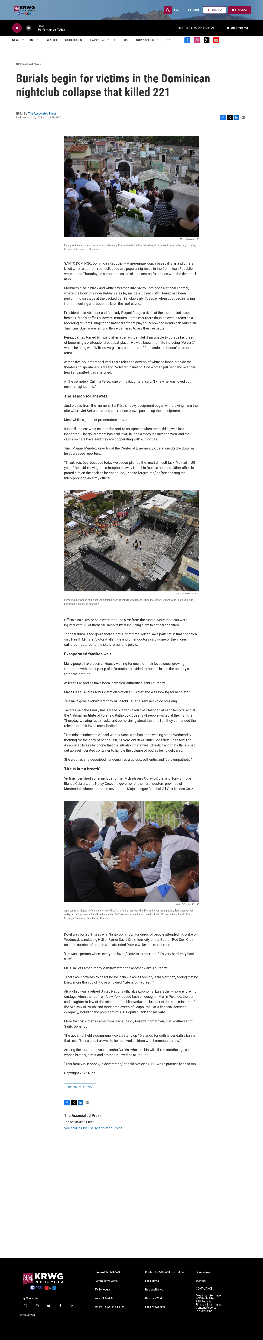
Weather (201, 1281)
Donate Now (203, 1272)
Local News (152, 1281)
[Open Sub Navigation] (23, 40)
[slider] (34, 28)
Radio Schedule (104, 1298)
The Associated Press (42, 113)
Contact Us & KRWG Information (164, 1272)
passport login (186, 10)
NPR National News (28, 64)
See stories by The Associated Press (93, 1128)
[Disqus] (131, 1206)
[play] (17, 28)
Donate (241, 10)
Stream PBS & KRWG (107, 1272)
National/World (154, 1298)
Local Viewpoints (155, 1307)
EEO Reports (203, 1301)
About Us (121, 40)
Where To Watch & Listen (110, 1307)
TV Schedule (102, 1289)
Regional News (154, 1289)
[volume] (28, 28)
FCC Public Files (205, 1298)
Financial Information (209, 1304)
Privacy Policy (204, 1310)
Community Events (106, 1281)
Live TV (216, 10)
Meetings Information (209, 1295)
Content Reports (206, 1307)
